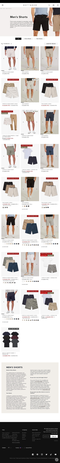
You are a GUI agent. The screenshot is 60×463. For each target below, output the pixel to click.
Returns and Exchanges (14, 436)
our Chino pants (38, 381)
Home (1, 8)
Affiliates (24, 435)
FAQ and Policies (16, 432)
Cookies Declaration (52, 458)
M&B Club (14, 439)
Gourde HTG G (29, 447)
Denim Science (24, 438)
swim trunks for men (35, 398)
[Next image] (17, 58)
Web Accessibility (16, 442)
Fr (8, 447)
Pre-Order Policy (15, 440)
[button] (2, 5)
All (18, 38)
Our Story (24, 432)
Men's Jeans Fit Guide (35, 436)
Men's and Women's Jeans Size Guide (36, 433)
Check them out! (46, 389)
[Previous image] (3, 58)
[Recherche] (49, 5)
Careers (24, 434)
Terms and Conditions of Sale (22, 458)
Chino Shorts (27, 38)
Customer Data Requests (42, 458)
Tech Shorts (39, 38)
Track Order (14, 434)
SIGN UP (54, 436)
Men (4, 8)
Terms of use (12, 458)
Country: (17, 447)
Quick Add (25, 209)
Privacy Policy (33, 458)
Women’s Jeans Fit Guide (36, 440)
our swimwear (42, 406)
